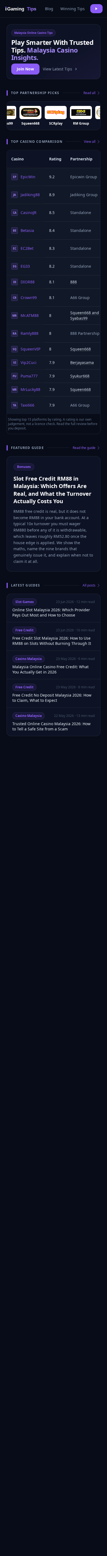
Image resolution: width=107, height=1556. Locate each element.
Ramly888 (25, 333)
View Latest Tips (57, 69)
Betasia (23, 230)
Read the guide (84, 448)
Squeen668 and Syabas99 (84, 315)
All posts (89, 585)
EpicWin (24, 176)
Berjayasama (82, 362)
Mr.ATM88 (25, 315)
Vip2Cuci (25, 362)
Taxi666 (23, 405)
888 (73, 281)
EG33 (21, 266)
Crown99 (25, 297)
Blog (49, 8)
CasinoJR (25, 212)
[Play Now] (96, 8)
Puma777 (25, 376)
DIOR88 (24, 281)
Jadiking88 (26, 194)
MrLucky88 (26, 389)
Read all (89, 93)
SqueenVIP (26, 349)
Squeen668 (80, 349)
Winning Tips (72, 8)
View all (89, 141)
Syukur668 (79, 376)
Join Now (25, 69)
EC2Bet (23, 248)
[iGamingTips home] (21, 8)
